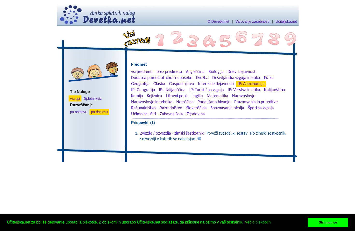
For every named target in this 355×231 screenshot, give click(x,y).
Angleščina (195, 72)
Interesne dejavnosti (216, 84)
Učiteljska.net (286, 21)
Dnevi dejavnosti (241, 72)
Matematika (217, 96)
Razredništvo (171, 108)
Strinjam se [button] (328, 222)
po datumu (99, 112)
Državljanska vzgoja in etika (236, 78)
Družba (202, 78)
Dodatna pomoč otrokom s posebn (161, 78)
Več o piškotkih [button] (258, 222)
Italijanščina (274, 90)
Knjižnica (154, 96)
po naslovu (78, 112)
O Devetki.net (218, 21)
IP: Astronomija (251, 84)
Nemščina (185, 102)
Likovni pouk (177, 96)
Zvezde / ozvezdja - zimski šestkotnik (172, 133)
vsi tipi (75, 98)
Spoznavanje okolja (227, 108)
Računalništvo (143, 108)
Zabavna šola (171, 114)
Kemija (137, 96)
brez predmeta (169, 72)
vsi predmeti (142, 72)
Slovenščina (196, 108)
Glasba (159, 84)
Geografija (140, 84)
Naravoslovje (243, 96)
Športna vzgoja (261, 108)
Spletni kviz (93, 98)
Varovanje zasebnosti (252, 21)
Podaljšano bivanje (214, 102)
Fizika (269, 78)
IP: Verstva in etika (244, 90)
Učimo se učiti (143, 114)
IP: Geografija (143, 90)
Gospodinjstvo (181, 84)
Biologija (216, 72)
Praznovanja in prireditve (256, 102)
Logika (197, 96)
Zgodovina (196, 114)
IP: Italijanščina (172, 90)
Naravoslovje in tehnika (151, 102)
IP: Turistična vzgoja (206, 90)
